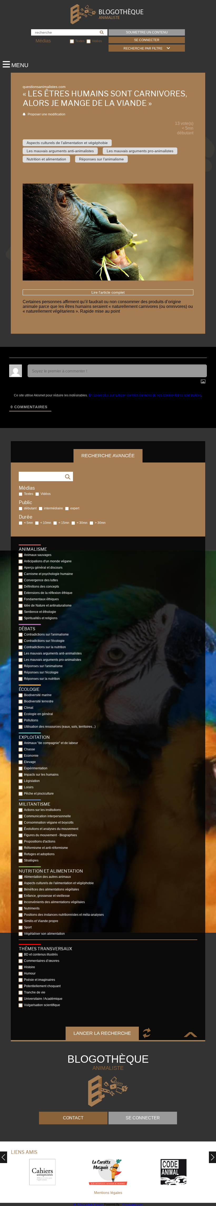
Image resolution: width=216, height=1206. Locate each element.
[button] (212, 1157)
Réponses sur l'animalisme (101, 159)
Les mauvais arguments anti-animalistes (60, 151)
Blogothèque (108, 1062)
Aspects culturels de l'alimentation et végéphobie (67, 143)
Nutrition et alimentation (46, 159)
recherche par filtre (143, 48)
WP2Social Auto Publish (88, 1204)
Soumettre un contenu (147, 32)
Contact (73, 1118)
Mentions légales (108, 1192)
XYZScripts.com (132, 1204)
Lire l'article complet (108, 292)
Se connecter (146, 40)
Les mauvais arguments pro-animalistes (140, 151)
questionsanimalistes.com (44, 87)
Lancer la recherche (102, 1033)
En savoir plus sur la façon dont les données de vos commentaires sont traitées (145, 395)
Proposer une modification (46, 114)
